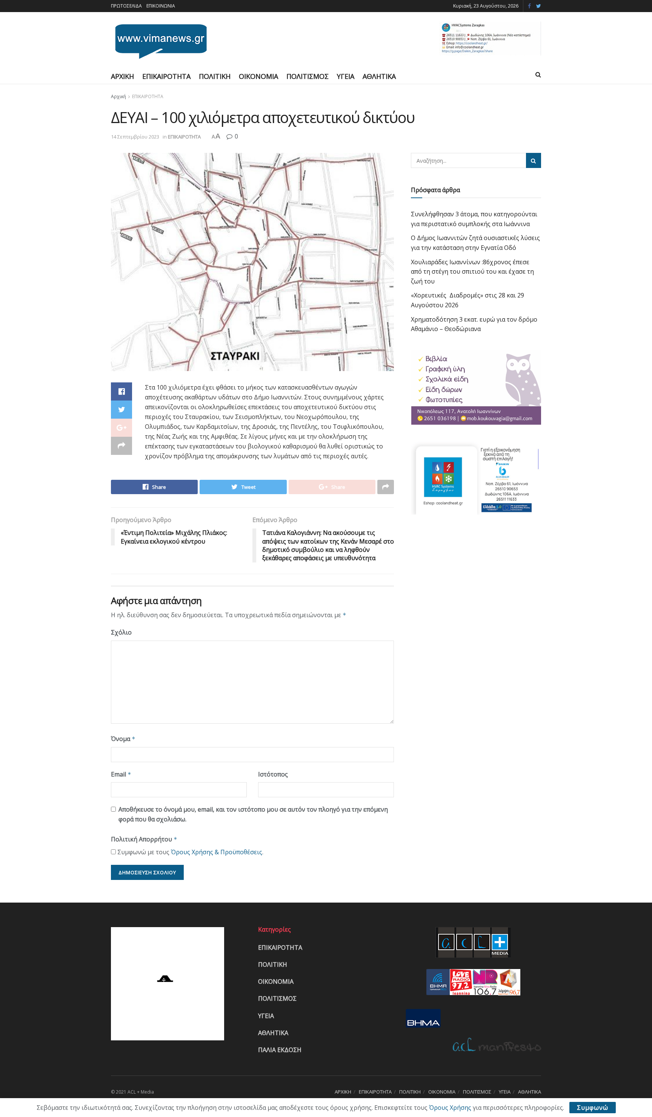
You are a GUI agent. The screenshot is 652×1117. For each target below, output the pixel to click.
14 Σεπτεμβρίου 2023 (135, 136)
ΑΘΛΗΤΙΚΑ (379, 76)
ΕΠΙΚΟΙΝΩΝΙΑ (160, 6)
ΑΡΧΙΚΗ (122, 76)
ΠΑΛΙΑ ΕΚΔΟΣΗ (279, 1050)
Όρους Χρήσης (450, 1107)
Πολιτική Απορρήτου (144, 839)
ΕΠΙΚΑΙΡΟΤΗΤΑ (166, 76)
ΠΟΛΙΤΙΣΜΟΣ (307, 76)
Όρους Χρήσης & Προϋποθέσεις (216, 852)
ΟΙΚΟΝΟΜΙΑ (258, 76)
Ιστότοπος (273, 774)
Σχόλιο (121, 632)
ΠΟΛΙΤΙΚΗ (215, 76)
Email (121, 774)
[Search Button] (533, 160)
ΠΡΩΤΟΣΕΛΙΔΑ (126, 6)
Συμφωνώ (592, 1107)
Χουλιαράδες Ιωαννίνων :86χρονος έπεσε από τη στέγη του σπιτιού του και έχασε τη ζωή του (472, 271)
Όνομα (123, 739)
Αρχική (118, 96)
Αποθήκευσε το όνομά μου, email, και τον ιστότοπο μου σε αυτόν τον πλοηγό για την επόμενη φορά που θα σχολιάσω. (253, 814)
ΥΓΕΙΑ (345, 76)
